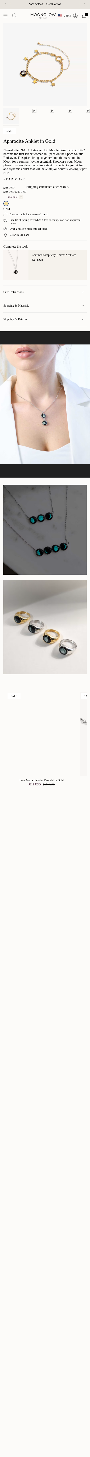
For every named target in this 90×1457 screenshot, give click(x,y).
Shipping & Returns (15, 319)
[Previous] (5, 4)
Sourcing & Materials (16, 305)
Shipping (32, 187)
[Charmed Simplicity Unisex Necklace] (15, 265)
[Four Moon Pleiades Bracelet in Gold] (41, 734)
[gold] (6, 203)
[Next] (85, 4)
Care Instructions (13, 292)
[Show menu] (5, 16)
